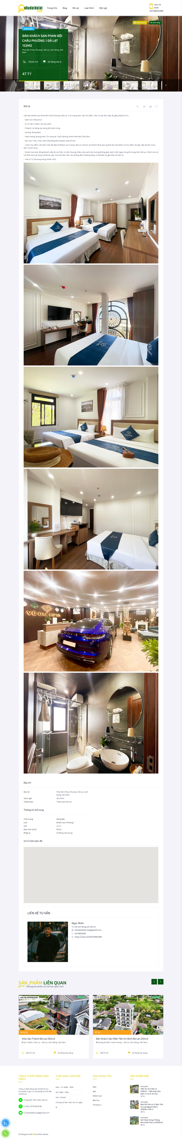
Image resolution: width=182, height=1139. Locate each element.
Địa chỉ (27, 792)
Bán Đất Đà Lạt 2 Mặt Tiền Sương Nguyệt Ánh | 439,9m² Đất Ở (152, 1107)
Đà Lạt (76, 8)
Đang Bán (60, 819)
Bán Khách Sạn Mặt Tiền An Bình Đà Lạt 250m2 (122, 1038)
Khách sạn (97, 1096)
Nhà (94, 1087)
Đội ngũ (103, 8)
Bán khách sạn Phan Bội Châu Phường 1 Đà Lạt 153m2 (42, 40)
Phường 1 (70, 822)
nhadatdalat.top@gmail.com (88, 930)
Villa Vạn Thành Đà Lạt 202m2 (38, 1038)
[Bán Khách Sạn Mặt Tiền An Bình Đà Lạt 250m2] (128, 1015)
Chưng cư (97, 1105)
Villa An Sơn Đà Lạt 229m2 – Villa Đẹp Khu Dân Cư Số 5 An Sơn (151, 1091)
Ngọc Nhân (78, 923)
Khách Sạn (60, 822)
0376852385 (156, 10)
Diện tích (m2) (30, 829)
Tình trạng (28, 819)
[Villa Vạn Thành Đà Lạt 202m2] (54, 1015)
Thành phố (28, 802)
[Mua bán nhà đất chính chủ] (31, 8)
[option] (91, 54)
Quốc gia (28, 798)
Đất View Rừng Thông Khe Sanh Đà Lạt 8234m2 (152, 1121)
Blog (65, 8)
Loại (25, 822)
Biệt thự (96, 1100)
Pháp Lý (27, 833)
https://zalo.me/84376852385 (88, 937)
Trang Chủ (52, 8)
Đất (94, 1091)
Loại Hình (89, 8)
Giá (25, 826)
